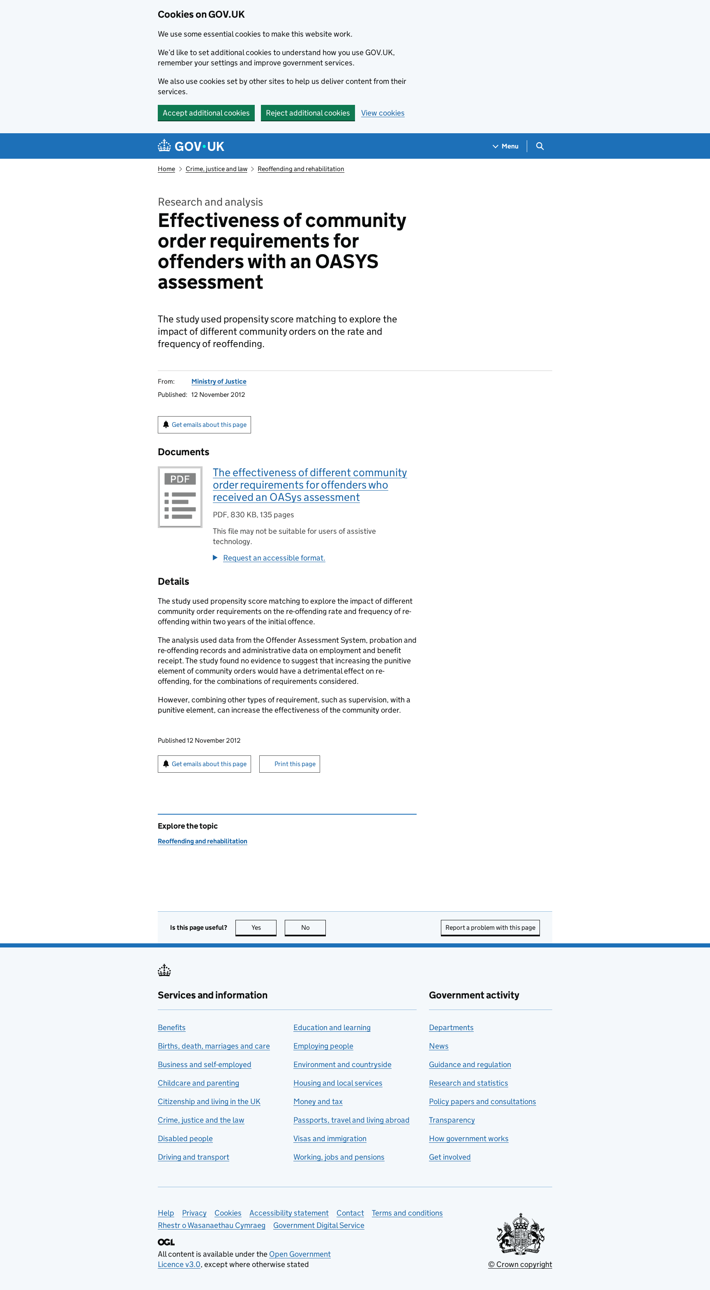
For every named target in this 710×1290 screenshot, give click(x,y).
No (313, 927)
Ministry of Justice (219, 381)
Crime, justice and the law (201, 1120)
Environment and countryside (342, 1064)
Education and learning (332, 1027)
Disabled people (185, 1138)
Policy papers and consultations (482, 1101)
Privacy (194, 1213)
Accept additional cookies (206, 113)
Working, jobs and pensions (339, 1157)
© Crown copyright (520, 1264)
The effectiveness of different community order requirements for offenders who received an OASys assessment (310, 485)
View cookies (383, 113)
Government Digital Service (318, 1225)
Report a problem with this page (490, 927)
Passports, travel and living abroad (351, 1120)
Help (166, 1213)
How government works (469, 1138)
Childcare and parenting (198, 1083)
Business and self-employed (204, 1064)
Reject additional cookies (308, 113)
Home (166, 169)
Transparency (452, 1120)
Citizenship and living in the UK (209, 1101)
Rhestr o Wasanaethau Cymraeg (211, 1225)
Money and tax (318, 1101)
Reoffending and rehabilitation (301, 169)
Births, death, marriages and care (214, 1046)
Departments (451, 1027)
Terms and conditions (407, 1213)
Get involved (450, 1157)
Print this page (295, 764)
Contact (350, 1213)
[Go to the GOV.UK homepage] (191, 146)
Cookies (228, 1213)
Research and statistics (468, 1083)
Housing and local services (338, 1083)
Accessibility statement (289, 1213)
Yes (264, 927)
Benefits (172, 1027)
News (439, 1046)
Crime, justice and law (216, 169)
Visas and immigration (330, 1138)
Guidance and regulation (470, 1064)
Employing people (323, 1046)
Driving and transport (193, 1157)
